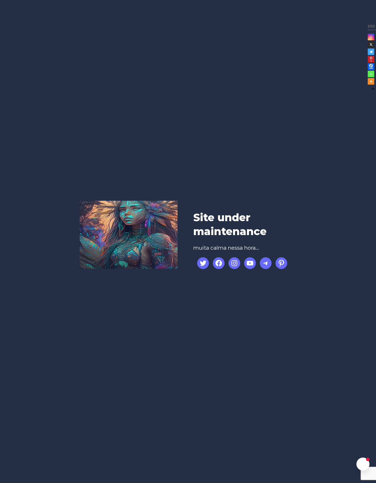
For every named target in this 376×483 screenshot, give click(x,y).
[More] (371, 81)
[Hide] (373, 89)
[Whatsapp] (371, 74)
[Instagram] (371, 37)
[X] (371, 44)
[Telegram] (371, 51)
